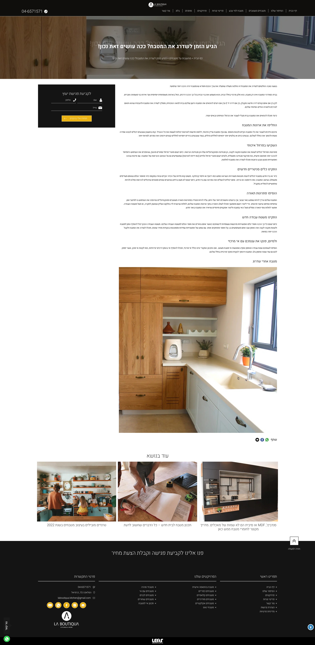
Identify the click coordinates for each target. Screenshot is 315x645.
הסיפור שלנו (277, 11)
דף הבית (293, 11)
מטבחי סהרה (147, 587)
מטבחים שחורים (146, 599)
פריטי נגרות (217, 11)
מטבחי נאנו (208, 607)
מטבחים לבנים (147, 595)
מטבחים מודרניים (205, 599)
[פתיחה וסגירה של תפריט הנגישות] (311, 627)
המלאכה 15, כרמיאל (81, 592)
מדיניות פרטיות (267, 611)
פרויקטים (202, 11)
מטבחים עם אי (147, 591)
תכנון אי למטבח (146, 603)
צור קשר (166, 11)
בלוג (178, 11)
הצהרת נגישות (268, 607)
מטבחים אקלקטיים (204, 603)
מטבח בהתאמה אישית (203, 587)
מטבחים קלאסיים (205, 595)
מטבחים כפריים (206, 591)
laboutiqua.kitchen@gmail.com (74, 598)
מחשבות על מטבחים (180, 58)
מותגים (188, 11)
